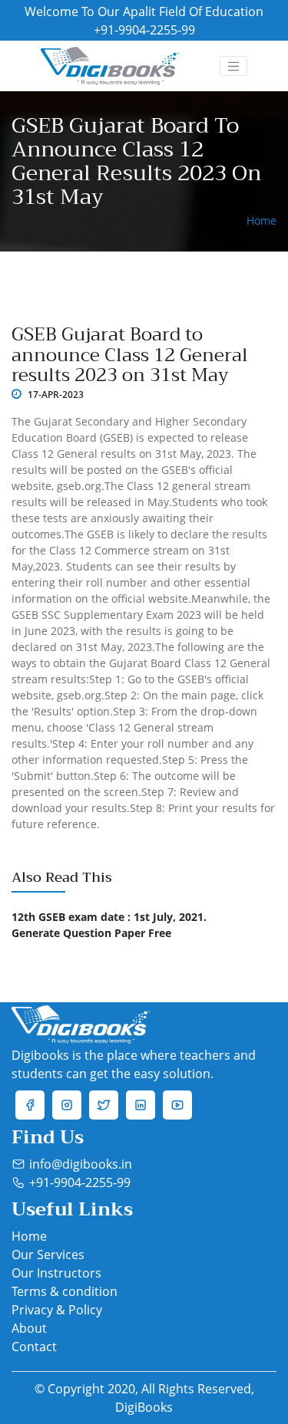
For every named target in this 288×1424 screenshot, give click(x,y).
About (29, 1328)
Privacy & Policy (57, 1309)
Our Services (48, 1254)
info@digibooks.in (80, 1164)
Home (29, 1236)
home (261, 220)
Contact (34, 1346)
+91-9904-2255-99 (144, 29)
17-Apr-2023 (54, 394)
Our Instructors (56, 1272)
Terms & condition (65, 1291)
